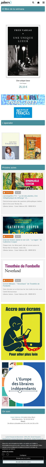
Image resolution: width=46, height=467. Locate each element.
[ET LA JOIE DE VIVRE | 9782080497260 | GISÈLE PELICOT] (11, 144)
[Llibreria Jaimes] (6, 3)
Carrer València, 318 (17, 417)
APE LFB (27, 437)
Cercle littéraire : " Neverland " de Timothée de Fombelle (21, 285)
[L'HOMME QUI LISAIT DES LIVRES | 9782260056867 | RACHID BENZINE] (33, 144)
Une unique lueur (23, 81)
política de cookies (7, 451)
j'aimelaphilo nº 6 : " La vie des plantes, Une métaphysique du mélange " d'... (20, 197)
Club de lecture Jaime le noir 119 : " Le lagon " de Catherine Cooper (22, 241)
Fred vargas (23, 83)
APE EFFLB (27, 439)
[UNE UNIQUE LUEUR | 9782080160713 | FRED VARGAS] (23, 45)
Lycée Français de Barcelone (14, 437)
